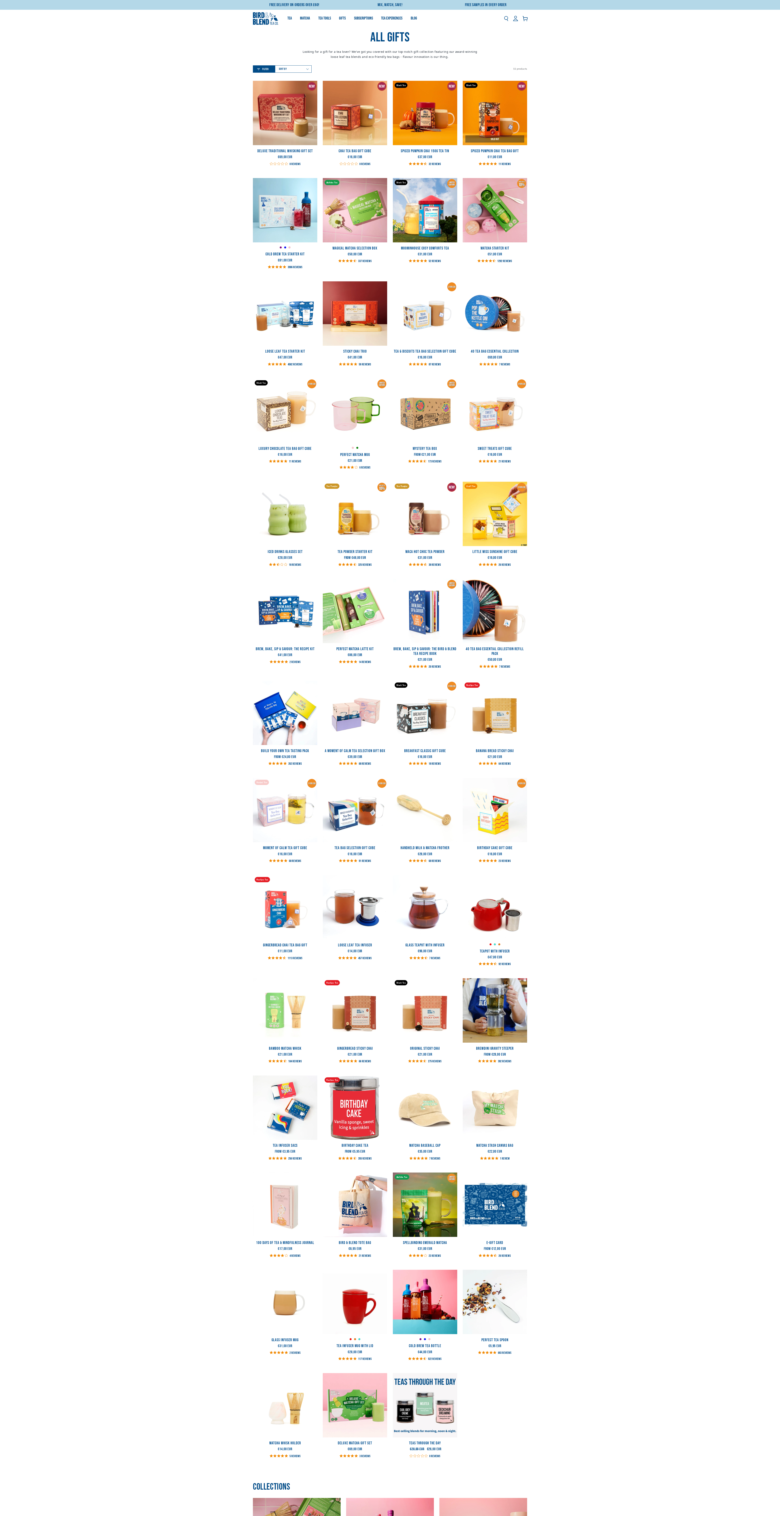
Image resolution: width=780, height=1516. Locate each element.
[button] (506, 18)
